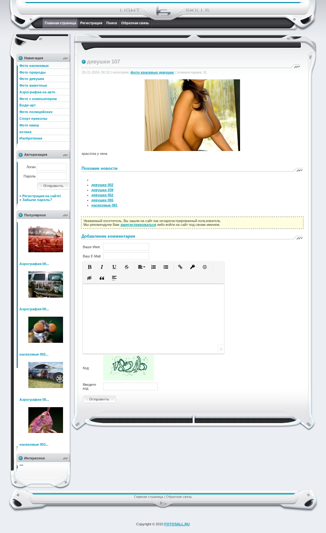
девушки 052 (102, 195)
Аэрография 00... (34, 264)
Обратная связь (135, 23)
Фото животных (33, 85)
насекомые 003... (33, 444)
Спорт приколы (33, 118)
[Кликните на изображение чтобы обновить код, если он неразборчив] (128, 379)
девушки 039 (102, 190)
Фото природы (32, 72)
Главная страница (60, 23)
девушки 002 (102, 185)
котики (25, 132)
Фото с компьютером (38, 99)
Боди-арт (27, 105)
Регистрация (91, 23)
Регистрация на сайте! (41, 196)
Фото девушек (31, 79)
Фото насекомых (34, 66)
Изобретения (30, 138)
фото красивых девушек (152, 72)
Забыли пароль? (37, 200)
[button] (89, 266)
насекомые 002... (33, 354)
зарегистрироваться (138, 225)
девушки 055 (102, 200)
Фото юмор (29, 125)
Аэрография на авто (37, 92)
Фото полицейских (36, 112)
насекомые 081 (104, 205)
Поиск (111, 23)
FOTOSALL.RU (177, 524)
